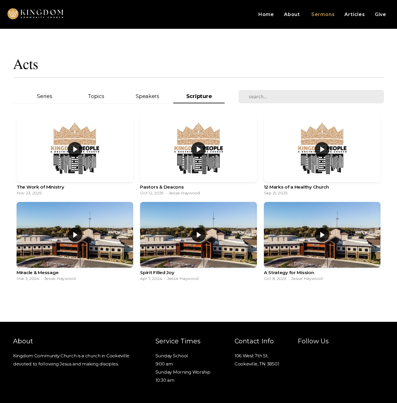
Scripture (199, 96)
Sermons (323, 14)
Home (266, 14)
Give (380, 14)
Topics (96, 96)
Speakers (147, 96)
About (292, 14)
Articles (354, 14)
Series (44, 96)
